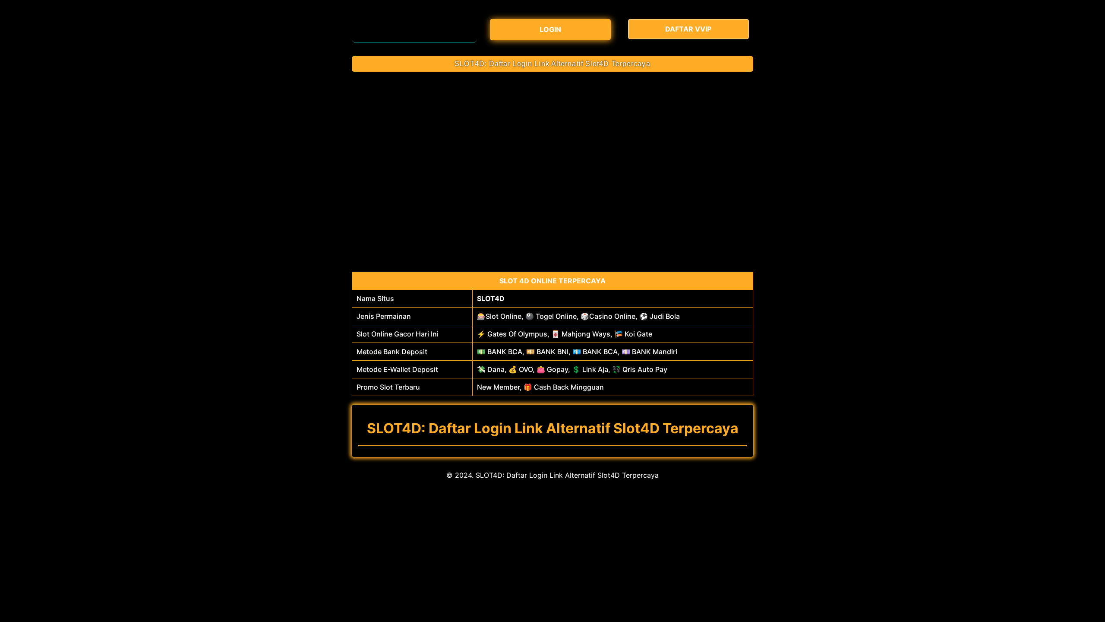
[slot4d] (414, 28)
